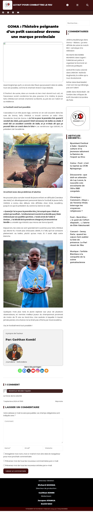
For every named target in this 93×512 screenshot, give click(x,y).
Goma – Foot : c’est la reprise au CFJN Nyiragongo (79, 166)
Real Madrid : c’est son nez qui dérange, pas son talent (77, 85)
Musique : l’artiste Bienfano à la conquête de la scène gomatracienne (78, 256)
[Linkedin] (42, 371)
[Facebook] (24, 371)
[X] (29, 371)
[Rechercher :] (78, 23)
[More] (46, 371)
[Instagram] (38, 371)
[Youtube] (33, 371)
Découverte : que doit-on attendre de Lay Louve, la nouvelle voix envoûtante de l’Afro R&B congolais (78, 183)
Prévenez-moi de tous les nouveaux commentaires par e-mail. (31, 461)
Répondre (59, 401)
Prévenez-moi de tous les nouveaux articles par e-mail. (28, 465)
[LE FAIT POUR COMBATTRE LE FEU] (7, 5)
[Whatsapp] (20, 371)
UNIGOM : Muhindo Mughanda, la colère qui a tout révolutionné (77, 75)
